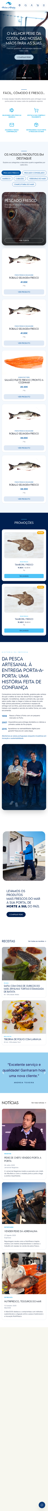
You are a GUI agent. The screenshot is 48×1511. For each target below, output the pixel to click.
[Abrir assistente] (42, 1505)
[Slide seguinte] (44, 45)
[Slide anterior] (4, 45)
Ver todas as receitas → (37, 941)
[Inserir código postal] (19, 5)
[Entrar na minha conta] (31, 5)
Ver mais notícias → (38, 1103)
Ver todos (24, 240)
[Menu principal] (43, 5)
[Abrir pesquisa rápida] (25, 5)
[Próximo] (44, 1073)
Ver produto (24, 292)
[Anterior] (3, 1073)
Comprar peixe (24, 57)
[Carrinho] (37, 5)
